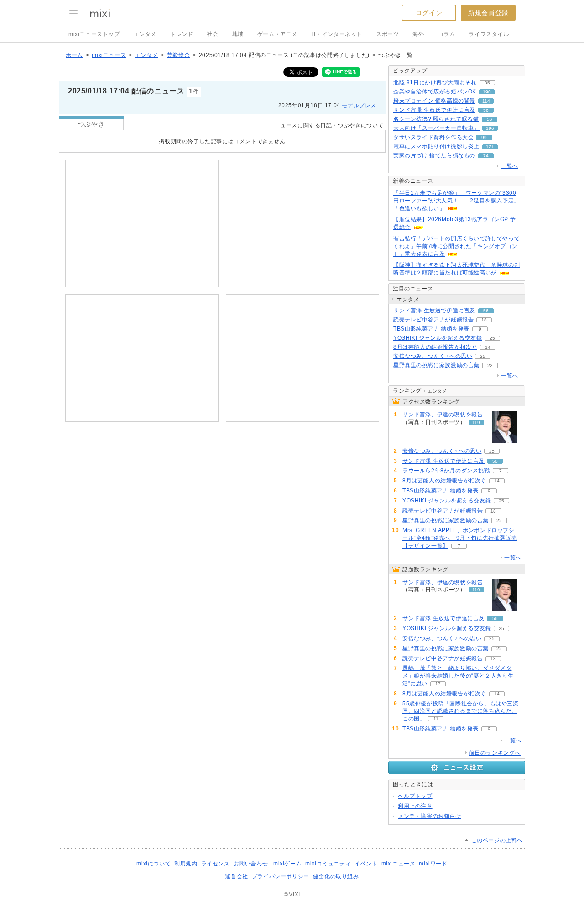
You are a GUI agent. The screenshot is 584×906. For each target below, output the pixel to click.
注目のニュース (413, 288)
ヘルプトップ (415, 796)
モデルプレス (359, 105)
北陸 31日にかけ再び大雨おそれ (435, 82)
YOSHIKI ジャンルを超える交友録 (437, 338)
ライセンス (215, 863)
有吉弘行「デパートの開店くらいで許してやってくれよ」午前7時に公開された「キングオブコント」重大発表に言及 (456, 246)
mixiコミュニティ (328, 863)
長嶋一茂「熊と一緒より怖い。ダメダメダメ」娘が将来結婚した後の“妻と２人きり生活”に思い (458, 676)
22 (490, 365)
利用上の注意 (415, 806)
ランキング (407, 391)
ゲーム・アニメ (277, 34)
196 (490, 128)
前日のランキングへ (495, 753)
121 (490, 146)
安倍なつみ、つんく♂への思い (432, 356)
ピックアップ (410, 70)
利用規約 (185, 863)
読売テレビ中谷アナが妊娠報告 (433, 319)
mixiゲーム (287, 863)
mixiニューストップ (94, 34)
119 (476, 422)
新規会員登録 (488, 12)
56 (486, 110)
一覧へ (509, 166)
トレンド (181, 34)
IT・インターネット (336, 34)
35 (487, 82)
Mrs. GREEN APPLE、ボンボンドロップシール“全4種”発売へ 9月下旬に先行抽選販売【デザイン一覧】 (459, 538)
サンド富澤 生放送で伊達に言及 (434, 110)
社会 (212, 34)
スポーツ (387, 34)
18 (484, 319)
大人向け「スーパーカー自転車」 (436, 128)
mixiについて (153, 863)
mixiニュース (109, 55)
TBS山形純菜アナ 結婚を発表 (431, 329)
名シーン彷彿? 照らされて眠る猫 (436, 119)
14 (487, 347)
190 (487, 91)
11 (435, 718)
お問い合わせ (251, 863)
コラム (446, 34)
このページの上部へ (497, 840)
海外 (418, 34)
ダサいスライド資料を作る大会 (433, 137)
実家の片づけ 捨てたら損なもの (434, 155)
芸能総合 (178, 55)
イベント (366, 863)
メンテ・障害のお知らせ (429, 816)
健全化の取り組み (336, 876)
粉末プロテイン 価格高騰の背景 (434, 101)
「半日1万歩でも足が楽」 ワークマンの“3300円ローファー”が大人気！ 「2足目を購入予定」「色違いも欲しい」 (456, 201)
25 (492, 338)
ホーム (74, 55)
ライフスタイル (489, 34)
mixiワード (433, 863)
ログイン (429, 12)
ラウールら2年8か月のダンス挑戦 (446, 470)
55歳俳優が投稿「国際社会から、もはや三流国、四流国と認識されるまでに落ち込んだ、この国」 (460, 711)
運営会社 (236, 876)
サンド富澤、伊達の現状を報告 (442, 414)
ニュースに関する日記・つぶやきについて (329, 125)
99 (484, 137)
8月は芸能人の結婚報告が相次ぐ (435, 347)
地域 (238, 34)
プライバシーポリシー (280, 876)
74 (486, 155)
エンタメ (145, 34)
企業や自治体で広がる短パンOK (434, 91)
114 (486, 101)
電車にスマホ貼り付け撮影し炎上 (436, 146)
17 (438, 683)
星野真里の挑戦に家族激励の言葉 (436, 365)
